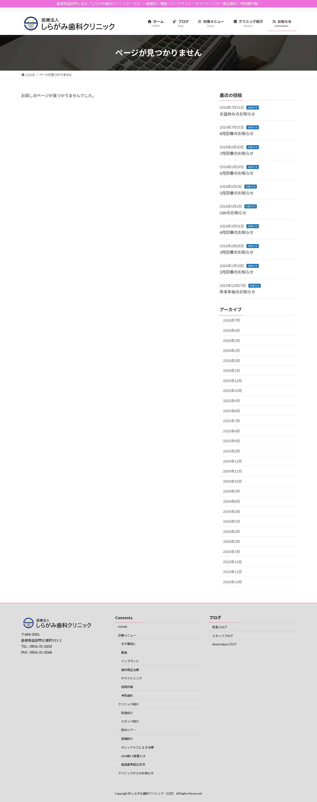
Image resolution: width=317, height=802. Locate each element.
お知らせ (253, 107)
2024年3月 (231, 531)
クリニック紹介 (128, 704)
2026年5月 (231, 340)
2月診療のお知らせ (237, 272)
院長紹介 (127, 713)
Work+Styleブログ (224, 644)
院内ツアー (128, 730)
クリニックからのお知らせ (136, 773)
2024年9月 (231, 491)
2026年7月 (231, 320)
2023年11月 (232, 572)
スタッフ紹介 (130, 721)
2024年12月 (232, 461)
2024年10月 (232, 481)
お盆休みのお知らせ (237, 113)
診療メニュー (127, 635)
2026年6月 (231, 330)
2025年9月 (231, 401)
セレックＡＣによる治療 (137, 747)
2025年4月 (231, 441)
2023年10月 (232, 582)
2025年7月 (231, 421)
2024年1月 (231, 552)
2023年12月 (232, 562)
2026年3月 (231, 350)
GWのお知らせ (233, 212)
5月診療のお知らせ (237, 193)
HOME (122, 626)
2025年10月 (232, 390)
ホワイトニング (131, 678)
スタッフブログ (222, 635)
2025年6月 (231, 431)
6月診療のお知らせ (237, 173)
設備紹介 (127, 739)
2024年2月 (231, 541)
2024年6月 (231, 511)
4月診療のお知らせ (237, 232)
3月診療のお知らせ (237, 252)
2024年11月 (232, 471)
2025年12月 (232, 381)
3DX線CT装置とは (133, 756)
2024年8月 (231, 501)
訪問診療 (127, 687)
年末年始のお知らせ (237, 291)
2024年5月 (231, 521)
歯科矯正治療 (130, 669)
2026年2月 (231, 361)
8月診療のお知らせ (237, 133)
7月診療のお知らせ (237, 153)
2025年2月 (231, 451)
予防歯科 (127, 695)
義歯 (124, 652)
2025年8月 (231, 411)
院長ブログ (219, 627)
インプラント (130, 661)
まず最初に (128, 644)
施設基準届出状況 (133, 764)
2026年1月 (231, 370)
